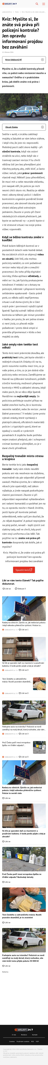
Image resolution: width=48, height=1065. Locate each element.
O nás (14, 1035)
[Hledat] (37, 4)
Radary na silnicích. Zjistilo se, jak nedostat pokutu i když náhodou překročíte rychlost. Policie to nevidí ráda (23, 624)
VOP (37, 1041)
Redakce (24, 1035)
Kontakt (34, 1035)
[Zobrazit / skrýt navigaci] (44, 4)
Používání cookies (23, 1041)
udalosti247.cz (7, 12)
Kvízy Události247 (13, 59)
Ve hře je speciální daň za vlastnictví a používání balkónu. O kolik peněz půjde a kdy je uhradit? (23, 664)
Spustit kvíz (22, 570)
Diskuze (21, 589)
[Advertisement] (24, 996)
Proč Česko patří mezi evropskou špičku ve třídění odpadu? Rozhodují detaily (16, 744)
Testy (17, 12)
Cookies (12, 1041)
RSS (32, 1041)
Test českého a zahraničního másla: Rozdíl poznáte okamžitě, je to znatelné (16, 680)
